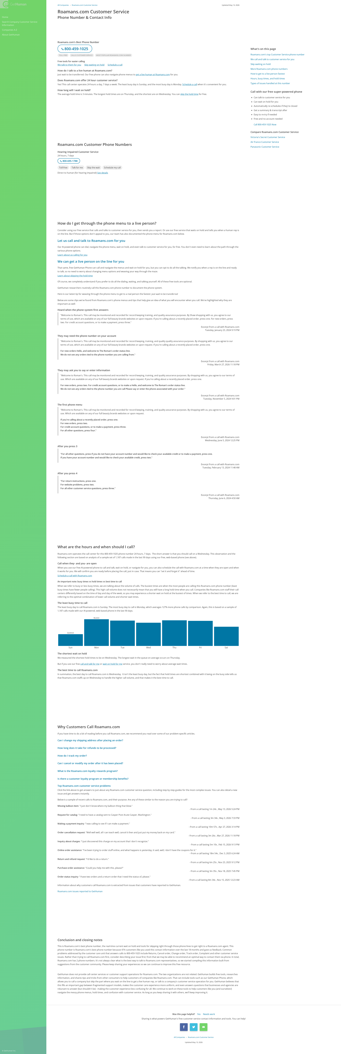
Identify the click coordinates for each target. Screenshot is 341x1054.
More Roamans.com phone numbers (269, 68)
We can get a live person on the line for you (91, 261)
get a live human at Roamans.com (153, 74)
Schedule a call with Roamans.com (75, 575)
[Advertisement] (137, 118)
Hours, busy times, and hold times (268, 78)
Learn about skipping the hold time (75, 275)
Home (5, 17)
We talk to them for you (69, 64)
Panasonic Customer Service (265, 146)
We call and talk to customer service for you (272, 59)
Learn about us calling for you (72, 254)
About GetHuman (11, 34)
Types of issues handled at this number (270, 83)
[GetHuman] (13, 4)
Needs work (209, 1014)
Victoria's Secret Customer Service (268, 137)
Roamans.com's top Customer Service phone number (278, 54)
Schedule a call (115, 64)
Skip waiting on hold (94, 64)
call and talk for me (89, 663)
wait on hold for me (112, 663)
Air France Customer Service (265, 142)
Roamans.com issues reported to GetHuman (80, 891)
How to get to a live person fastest (268, 73)
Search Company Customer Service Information (19, 23)
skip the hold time (189, 94)
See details (102, 172)
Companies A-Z (9, 29)
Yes (199, 1014)
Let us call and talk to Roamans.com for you (91, 240)
